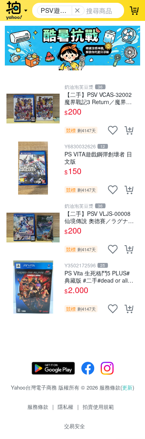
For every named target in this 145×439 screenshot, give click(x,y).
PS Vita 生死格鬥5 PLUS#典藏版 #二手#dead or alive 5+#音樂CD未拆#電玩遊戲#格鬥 (99, 276)
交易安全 (74, 426)
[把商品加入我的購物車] (129, 130)
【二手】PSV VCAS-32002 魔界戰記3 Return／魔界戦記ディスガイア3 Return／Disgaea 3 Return (98, 98)
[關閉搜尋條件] (77, 10)
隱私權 (65, 406)
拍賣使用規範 (98, 406)
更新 (127, 387)
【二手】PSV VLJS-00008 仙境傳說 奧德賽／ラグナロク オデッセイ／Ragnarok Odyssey (99, 217)
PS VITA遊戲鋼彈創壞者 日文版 (98, 157)
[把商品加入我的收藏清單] (113, 130)
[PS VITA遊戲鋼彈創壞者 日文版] (33, 168)
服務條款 (37, 406)
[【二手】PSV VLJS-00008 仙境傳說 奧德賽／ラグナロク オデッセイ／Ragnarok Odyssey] (33, 227)
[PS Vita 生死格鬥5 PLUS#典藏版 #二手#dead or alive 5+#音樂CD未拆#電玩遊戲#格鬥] (33, 287)
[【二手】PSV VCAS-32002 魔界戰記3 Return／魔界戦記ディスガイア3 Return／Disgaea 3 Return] (33, 108)
